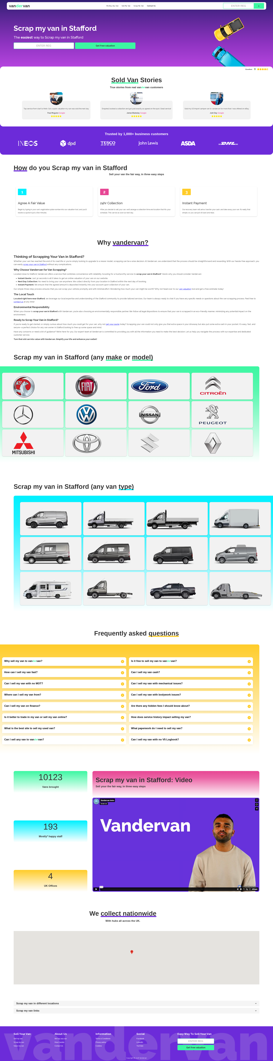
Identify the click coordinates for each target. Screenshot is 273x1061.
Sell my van (18, 1039)
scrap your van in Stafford (35, 264)
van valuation (185, 289)
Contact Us (151, 6)
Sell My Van (126, 6)
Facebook (140, 1039)
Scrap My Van (139, 6)
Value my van (19, 1046)
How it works (59, 1042)
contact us (18, 302)
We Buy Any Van (112, 6)
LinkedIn (139, 1042)
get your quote (112, 324)
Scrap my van (19, 1042)
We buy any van (61, 1039)
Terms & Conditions (103, 1039)
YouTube (139, 1046)
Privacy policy (101, 1042)
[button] (131, 952)
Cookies (99, 1046)
